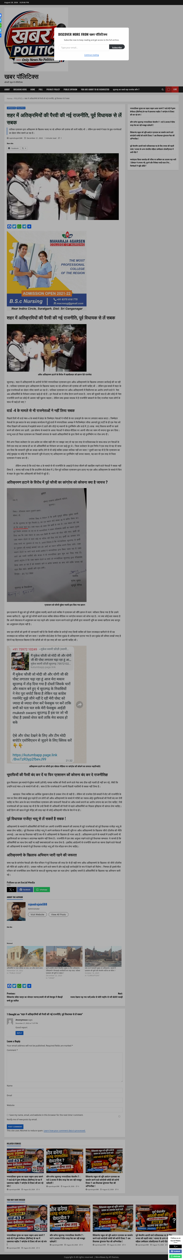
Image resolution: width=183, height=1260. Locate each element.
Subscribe (117, 47)
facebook (177, 1251)
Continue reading (91, 55)
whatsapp (176, 1256)
